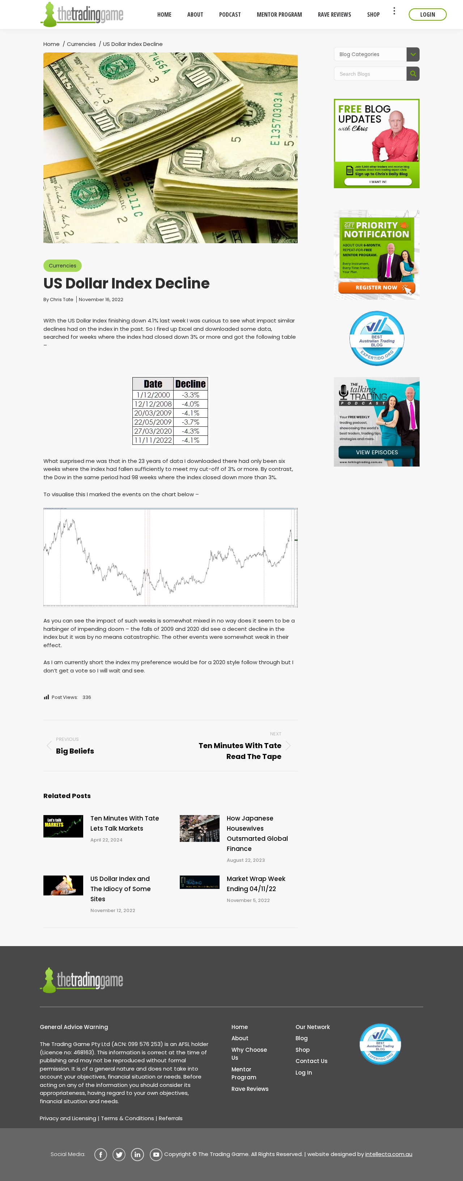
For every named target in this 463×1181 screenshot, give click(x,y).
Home (240, 1027)
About (240, 1038)
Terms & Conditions (127, 1118)
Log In (304, 1072)
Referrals (171, 1118)
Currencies (62, 265)
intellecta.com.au (388, 1154)
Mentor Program (244, 1073)
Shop (303, 1050)
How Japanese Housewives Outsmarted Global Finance (257, 833)
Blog (302, 1038)
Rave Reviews (250, 1089)
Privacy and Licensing (68, 1118)
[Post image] (63, 826)
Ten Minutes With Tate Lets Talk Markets (124, 823)
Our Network (313, 1027)
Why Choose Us (249, 1054)
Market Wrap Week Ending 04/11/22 (256, 883)
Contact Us (312, 1061)
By (58, 299)
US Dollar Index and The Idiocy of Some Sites (120, 888)
